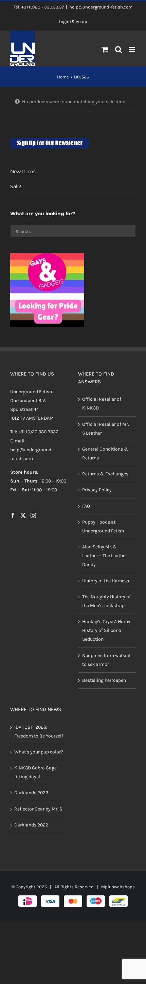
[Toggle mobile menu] (132, 49)
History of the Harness (105, 581)
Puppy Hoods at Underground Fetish (103, 526)
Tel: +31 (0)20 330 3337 (34, 432)
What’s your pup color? (38, 752)
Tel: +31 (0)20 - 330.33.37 (39, 7)
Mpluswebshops (118, 886)
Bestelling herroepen (104, 680)
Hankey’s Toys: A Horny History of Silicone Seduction (106, 630)
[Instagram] (33, 515)
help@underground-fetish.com (100, 7)
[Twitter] (23, 515)
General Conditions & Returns (105, 453)
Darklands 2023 (31, 793)
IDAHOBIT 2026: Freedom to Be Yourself (38, 731)
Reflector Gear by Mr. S (38, 809)
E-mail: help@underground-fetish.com (31, 449)
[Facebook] (13, 515)
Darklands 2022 (31, 825)
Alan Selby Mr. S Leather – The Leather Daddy (104, 555)
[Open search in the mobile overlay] (119, 50)
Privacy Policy (97, 490)
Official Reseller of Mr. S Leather (105, 428)
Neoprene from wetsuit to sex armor (106, 660)
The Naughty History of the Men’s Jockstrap (106, 601)
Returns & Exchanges (105, 474)
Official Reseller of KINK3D (101, 403)
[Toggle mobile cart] (105, 49)
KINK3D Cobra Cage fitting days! (35, 772)
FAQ (86, 506)
